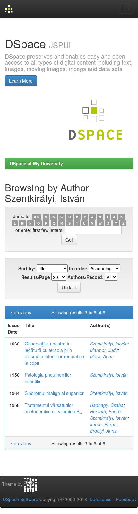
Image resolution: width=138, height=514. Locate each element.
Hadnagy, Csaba (107, 405)
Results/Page (35, 277)
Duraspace (101, 499)
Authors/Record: (85, 277)
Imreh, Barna (103, 424)
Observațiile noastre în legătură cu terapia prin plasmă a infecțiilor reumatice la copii (54, 353)
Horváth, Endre (105, 411)
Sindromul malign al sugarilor (54, 393)
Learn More (21, 81)
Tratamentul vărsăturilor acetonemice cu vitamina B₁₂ (53, 408)
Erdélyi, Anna (103, 430)
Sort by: (27, 268)
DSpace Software (20, 499)
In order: (78, 268)
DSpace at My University (36, 163)
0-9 (36, 216)
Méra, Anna (102, 356)
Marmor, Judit (104, 350)
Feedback (126, 499)
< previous (20, 312)
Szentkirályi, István (109, 343)
